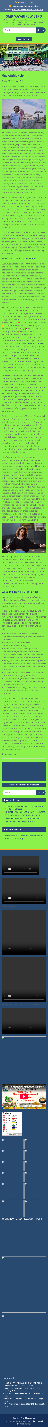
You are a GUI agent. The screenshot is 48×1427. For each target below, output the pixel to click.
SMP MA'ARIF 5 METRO (24, 16)
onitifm (8, 836)
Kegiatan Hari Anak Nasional (20, 52)
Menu (26, 39)
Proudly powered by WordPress (17, 1421)
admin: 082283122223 (25, 2)
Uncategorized (10, 754)
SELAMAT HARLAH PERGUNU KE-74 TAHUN (22, 815)
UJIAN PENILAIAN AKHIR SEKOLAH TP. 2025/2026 (25, 812)
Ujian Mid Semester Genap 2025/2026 (20, 821)
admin (21, 81)
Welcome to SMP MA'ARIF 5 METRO (27, 10)
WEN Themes (25, 1424)
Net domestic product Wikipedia (24, 784)
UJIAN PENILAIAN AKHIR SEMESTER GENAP (22, 818)
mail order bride (34, 343)
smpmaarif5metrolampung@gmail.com (25, 6)
